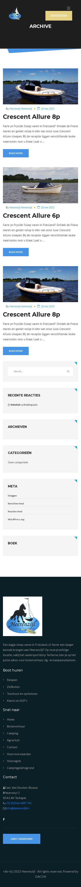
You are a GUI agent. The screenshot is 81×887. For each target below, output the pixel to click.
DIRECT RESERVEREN (21, 839)
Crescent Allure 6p (31, 215)
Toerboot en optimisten (22, 693)
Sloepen (12, 679)
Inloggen (12, 495)
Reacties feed (15, 511)
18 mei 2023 (47, 306)
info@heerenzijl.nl (17, 808)
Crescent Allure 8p (31, 116)
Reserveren (59, 15)
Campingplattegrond (20, 767)
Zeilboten (13, 686)
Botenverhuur (16, 726)
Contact (12, 747)
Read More (16, 153)
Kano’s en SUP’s (17, 700)
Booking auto (30, 404)
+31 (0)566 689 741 (18, 803)
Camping (12, 733)
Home (11, 719)
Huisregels (14, 760)
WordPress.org (16, 519)
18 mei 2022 (47, 108)
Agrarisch (13, 740)
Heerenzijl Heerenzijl (20, 108)
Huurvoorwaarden (19, 754)
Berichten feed (16, 503)
